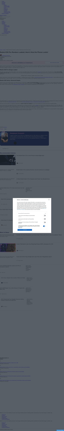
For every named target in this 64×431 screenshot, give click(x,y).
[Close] (49, 200)
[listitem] (32, 213)
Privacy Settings (60, 430)
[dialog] (32, 215)
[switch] (44, 215)
